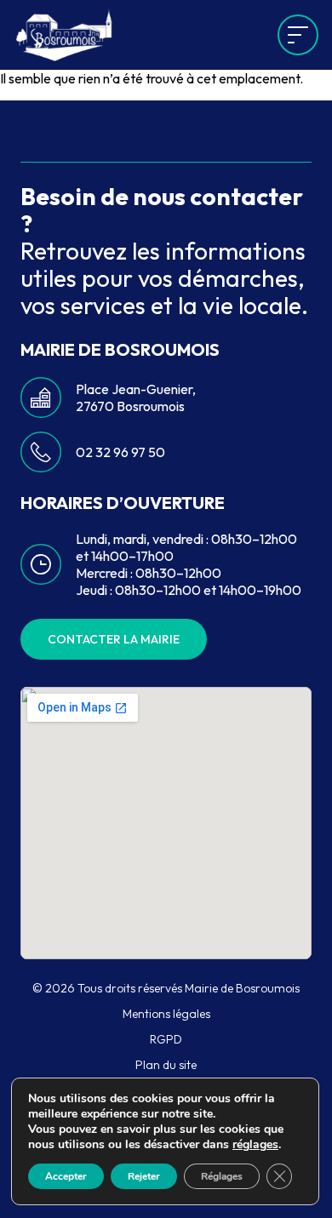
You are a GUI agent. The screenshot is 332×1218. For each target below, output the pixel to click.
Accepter (66, 1176)
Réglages (222, 1176)
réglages (255, 1144)
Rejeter (144, 1176)
